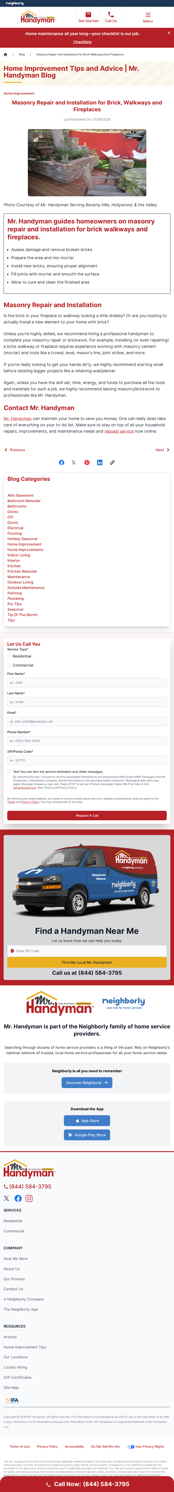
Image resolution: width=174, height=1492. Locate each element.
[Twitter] (74, 462)
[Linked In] (99, 462)
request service (119, 431)
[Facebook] (61, 462)
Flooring (14, 533)
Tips (11, 620)
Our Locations (16, 1357)
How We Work (16, 1258)
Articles (10, 1337)
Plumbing (15, 598)
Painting (14, 593)
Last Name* (16, 693)
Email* (12, 712)
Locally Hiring (15, 1367)
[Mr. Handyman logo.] (60, 1003)
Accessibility (74, 1446)
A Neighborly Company (24, 1299)
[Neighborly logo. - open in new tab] (14, 3)
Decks (12, 511)
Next (160, 450)
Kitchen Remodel (22, 571)
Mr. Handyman (18, 418)
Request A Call (87, 815)
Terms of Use (20, 1446)
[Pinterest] (87, 462)
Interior (13, 560)
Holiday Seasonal (22, 538)
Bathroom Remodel (23, 500)
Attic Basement (20, 495)
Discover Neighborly (84, 1082)
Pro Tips (14, 604)
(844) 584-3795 (100, 973)
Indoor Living (18, 555)
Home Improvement (19, 93)
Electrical (15, 528)
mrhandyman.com (24, 787)
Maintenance (18, 576)
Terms (11, 802)
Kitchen (14, 566)
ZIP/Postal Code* (20, 751)
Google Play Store (90, 1135)
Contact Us (13, 1289)
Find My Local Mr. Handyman (87, 962)
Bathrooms (17, 506)
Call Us (111, 21)
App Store (90, 1120)
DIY (10, 517)
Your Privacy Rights (149, 1446)
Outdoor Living (20, 582)
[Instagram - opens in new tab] (29, 1198)
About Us (12, 1269)
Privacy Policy (30, 802)
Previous (17, 450)
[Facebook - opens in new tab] (18, 1198)
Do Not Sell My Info (105, 1446)
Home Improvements (25, 549)
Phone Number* (19, 732)
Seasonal (15, 609)
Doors (12, 522)
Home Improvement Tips (25, 1347)
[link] (112, 462)
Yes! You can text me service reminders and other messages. (58, 771)
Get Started (88, 21)
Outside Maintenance (25, 587)
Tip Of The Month (22, 614)
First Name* (16, 674)
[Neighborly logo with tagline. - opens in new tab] (125, 1003)
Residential (22, 656)
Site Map (11, 1387)
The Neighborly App (21, 1309)
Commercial (23, 665)
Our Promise (14, 1279)
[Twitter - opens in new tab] (7, 1198)
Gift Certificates (17, 1377)
